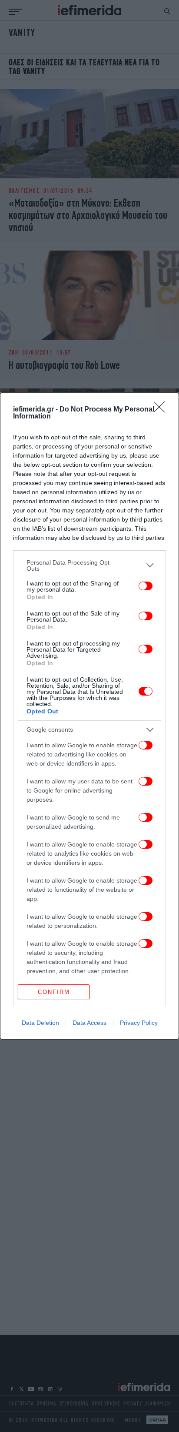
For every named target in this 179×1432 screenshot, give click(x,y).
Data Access (89, 1022)
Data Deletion (40, 1022)
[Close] (162, 409)
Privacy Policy (139, 1022)
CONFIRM (54, 992)
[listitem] (89, 565)
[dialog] (89, 716)
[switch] (145, 586)
